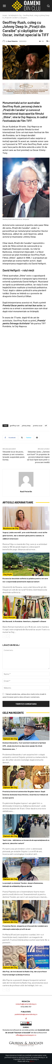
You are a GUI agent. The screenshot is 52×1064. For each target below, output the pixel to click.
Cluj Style (7, 574)
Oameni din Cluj (10, 739)
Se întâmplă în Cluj (14, 15)
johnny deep (26, 426)
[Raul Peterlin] (4, 41)
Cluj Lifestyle (9, 617)
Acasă (5, 15)
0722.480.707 (26, 1007)
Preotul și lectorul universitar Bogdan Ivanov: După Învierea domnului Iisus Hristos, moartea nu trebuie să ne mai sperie (25, 794)
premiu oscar (37, 426)
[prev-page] (4, 636)
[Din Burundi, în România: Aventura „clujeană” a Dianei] (26, 607)
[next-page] (8, 636)
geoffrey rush (14, 426)
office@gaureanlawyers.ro (26, 1035)
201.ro (32, 1061)
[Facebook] (26, 1018)
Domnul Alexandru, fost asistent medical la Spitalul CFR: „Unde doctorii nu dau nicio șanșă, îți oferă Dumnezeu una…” (24, 746)
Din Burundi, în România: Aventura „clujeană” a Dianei (24, 621)
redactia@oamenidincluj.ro (26, 1004)
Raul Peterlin (13, 41)
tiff (46, 426)
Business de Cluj (10, 528)
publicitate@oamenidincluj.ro (26, 1014)
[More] (37, 437)
